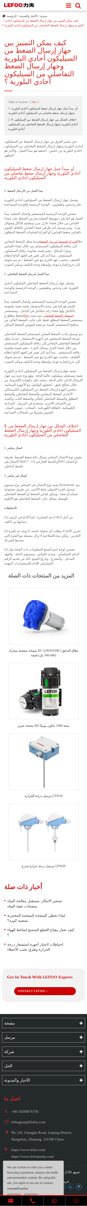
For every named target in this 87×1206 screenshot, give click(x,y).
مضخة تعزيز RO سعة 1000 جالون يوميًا (43, 725)
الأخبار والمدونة (28, 16)
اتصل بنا (12, 1098)
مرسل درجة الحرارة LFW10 (44, 796)
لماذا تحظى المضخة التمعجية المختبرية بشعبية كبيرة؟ (36, 918)
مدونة (43, 16)
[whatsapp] (54, 1201)
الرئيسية (12, 16)
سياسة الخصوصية (17, 1188)
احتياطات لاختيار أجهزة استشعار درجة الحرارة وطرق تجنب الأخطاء (35, 947)
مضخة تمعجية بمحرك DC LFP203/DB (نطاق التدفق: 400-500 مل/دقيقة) (43, 653)
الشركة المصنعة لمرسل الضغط (58, 241)
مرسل (9, 1037)
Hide (34, 102)
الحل (8, 1066)
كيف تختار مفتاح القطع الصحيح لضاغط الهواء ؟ (40, 932)
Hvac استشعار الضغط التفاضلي (48, 315)
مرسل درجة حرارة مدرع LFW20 (44, 866)
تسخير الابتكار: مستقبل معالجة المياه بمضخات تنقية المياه (34, 903)
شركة (9, 1051)
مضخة (9, 1023)
